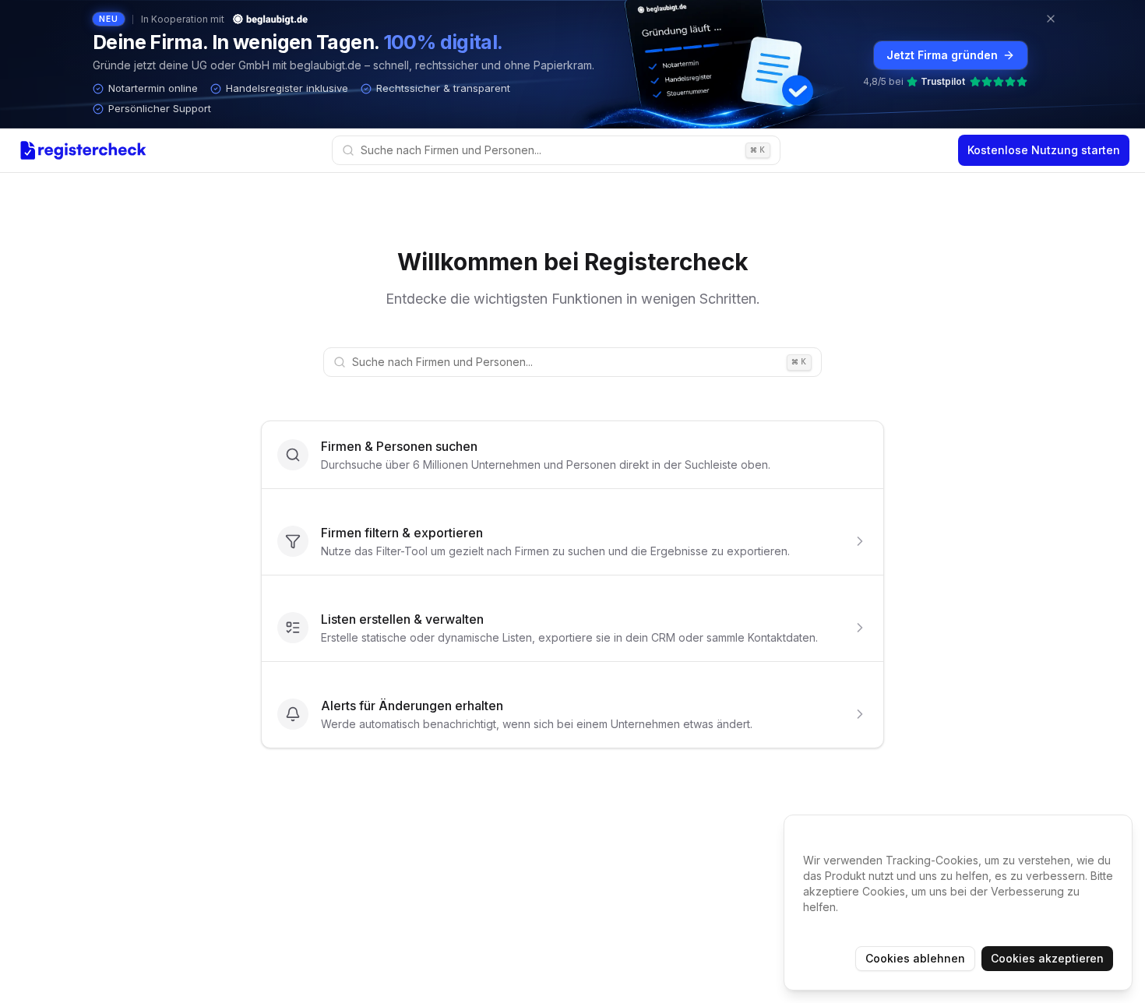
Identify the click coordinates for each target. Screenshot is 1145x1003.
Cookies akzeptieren (1047, 958)
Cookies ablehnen (915, 958)
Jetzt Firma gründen (942, 55)
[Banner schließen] (1051, 19)
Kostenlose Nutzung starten (1043, 150)
